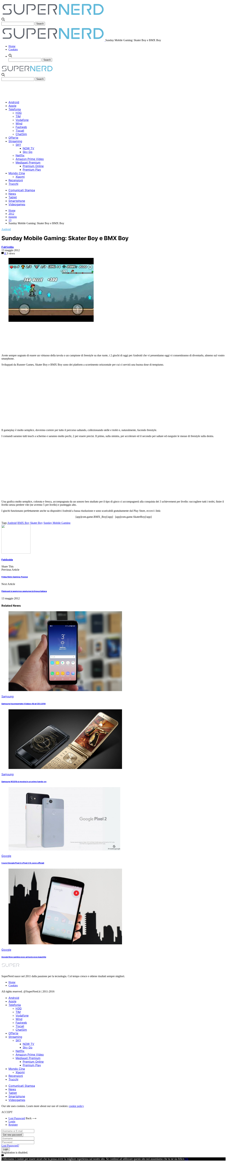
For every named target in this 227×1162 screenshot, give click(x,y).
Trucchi (13, 184)
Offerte (13, 137)
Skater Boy (36, 522)
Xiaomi (20, 176)
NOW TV (28, 148)
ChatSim (21, 134)
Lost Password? (10, 1145)
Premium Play (32, 169)
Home (12, 46)
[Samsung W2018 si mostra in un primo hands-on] (65, 767)
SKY (18, 145)
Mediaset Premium (28, 162)
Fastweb (21, 127)
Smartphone (17, 201)
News (12, 193)
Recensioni (16, 180)
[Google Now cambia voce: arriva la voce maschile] (65, 943)
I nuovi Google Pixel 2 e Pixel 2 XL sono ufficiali (22, 863)
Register (13, 1124)
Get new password (12, 1134)
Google (6, 856)
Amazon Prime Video (30, 159)
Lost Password (17, 1118)
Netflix (20, 155)
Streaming (15, 141)
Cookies (13, 49)
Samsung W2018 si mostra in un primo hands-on (23, 781)
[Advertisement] (66, 89)
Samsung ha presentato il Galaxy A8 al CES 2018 (23, 704)
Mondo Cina (17, 173)
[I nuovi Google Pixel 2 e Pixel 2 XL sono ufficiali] (64, 849)
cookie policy (76, 1106)
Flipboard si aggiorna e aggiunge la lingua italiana (24, 591)
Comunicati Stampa (22, 190)
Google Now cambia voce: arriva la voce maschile (23, 957)
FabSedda (7, 247)
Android (14, 102)
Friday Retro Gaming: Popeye (14, 577)
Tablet (13, 197)
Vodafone (22, 120)
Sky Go (27, 152)
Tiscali (20, 130)
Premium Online (33, 166)
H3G (19, 113)
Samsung (7, 696)
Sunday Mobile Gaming (56, 522)
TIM (18, 116)
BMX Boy (23, 522)
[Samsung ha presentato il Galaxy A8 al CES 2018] (65, 690)
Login (12, 1121)
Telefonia (15, 109)
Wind (19, 123)
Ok (186, 1158)
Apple (12, 105)
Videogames (17, 204)
